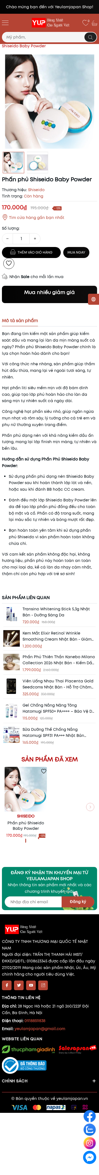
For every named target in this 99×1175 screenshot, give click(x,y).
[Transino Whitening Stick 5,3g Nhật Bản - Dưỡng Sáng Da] (11, 614)
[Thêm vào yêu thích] (8, 263)
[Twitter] (19, 985)
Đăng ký (78, 901)
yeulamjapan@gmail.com (40, 1028)
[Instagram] (43, 985)
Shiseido (26, 816)
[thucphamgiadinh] (28, 1049)
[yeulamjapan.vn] (49, 23)
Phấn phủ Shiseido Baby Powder (25, 825)
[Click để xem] (49, 101)
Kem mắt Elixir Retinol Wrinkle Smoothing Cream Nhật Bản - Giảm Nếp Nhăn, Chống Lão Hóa (57, 636)
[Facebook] (7, 985)
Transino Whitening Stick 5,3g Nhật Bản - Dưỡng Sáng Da (56, 612)
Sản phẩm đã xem (49, 759)
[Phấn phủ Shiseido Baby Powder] (25, 789)
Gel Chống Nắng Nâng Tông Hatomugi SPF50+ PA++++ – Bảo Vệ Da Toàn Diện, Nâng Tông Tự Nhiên (59, 708)
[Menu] (5, 22)
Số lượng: (11, 228)
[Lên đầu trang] (90, 1170)
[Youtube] (31, 985)
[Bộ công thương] (49, 1065)
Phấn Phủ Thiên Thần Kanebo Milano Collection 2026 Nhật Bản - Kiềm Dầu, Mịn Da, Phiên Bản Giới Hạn (59, 660)
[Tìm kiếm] (90, 37)
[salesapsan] (77, 1049)
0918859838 (34, 1020)
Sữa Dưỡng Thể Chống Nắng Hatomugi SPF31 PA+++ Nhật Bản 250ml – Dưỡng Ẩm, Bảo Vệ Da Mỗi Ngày (56, 733)
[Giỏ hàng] (95, 23)
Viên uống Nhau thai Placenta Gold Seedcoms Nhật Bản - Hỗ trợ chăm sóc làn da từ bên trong (58, 684)
